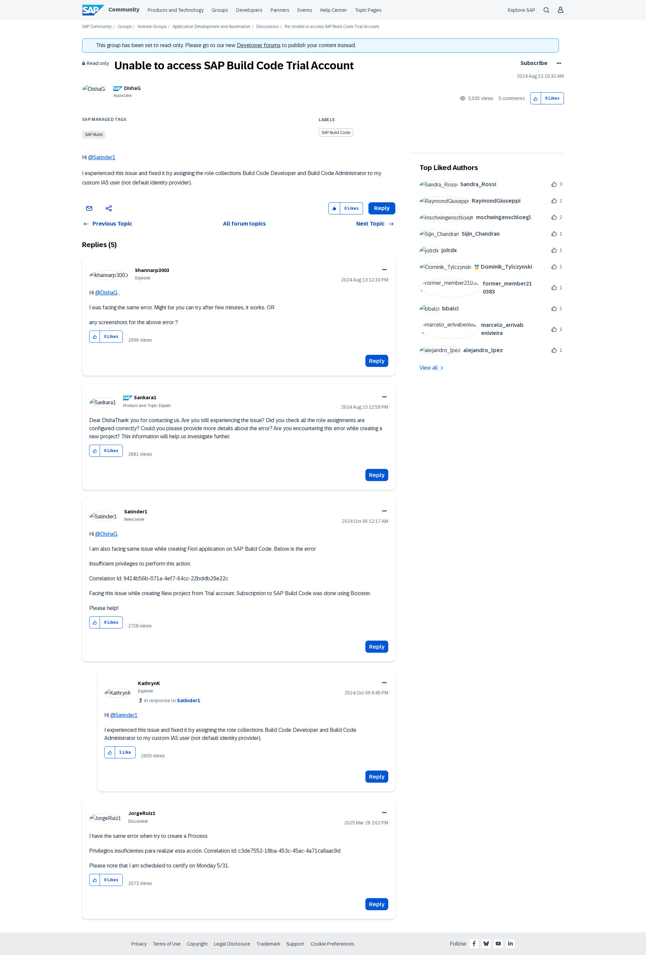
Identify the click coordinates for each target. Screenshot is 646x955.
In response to (172, 700)
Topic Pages (368, 10)
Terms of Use (167, 944)
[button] (536, 98)
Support (295, 944)
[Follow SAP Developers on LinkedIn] (510, 943)
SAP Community (97, 27)
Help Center (333, 10)
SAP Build (94, 134)
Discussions (267, 27)
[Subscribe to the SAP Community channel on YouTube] (498, 943)
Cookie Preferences (332, 944)
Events (304, 10)
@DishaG (106, 293)
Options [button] (557, 63)
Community (123, 9)
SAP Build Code (336, 132)
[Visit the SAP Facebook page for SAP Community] (474, 943)
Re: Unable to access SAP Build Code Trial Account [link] (332, 27)
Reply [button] (382, 208)
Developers (249, 10)
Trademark (268, 944)
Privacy (139, 944)
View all (429, 368)
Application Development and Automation (211, 27)
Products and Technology (176, 10)
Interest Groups (152, 27)
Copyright (197, 944)
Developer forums (259, 45)
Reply (377, 361)
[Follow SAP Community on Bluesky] (486, 943)
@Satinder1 (101, 157)
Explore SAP (521, 10)
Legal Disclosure (232, 944)
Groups (220, 10)
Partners (280, 10)
